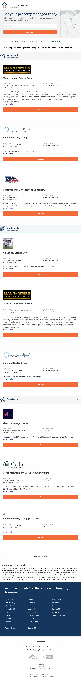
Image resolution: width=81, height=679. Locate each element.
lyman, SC (56, 609)
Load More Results (40, 556)
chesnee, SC (56, 603)
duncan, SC (56, 606)
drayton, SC (9, 622)
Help (48, 647)
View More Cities (58, 615)
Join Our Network (28, 647)
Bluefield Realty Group (15, 137)
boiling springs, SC (35, 615)
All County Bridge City (15, 252)
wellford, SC (56, 599)
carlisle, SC (32, 625)
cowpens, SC (10, 625)
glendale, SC (9, 606)
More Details (8, 104)
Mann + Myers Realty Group (18, 78)
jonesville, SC (10, 609)
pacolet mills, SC (11, 603)
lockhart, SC (57, 612)
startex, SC (32, 628)
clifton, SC (9, 612)
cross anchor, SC (34, 622)
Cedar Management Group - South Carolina (26, 472)
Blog (40, 647)
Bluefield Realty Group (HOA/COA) (21, 518)
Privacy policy (40, 664)
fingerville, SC (10, 628)
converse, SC (10, 618)
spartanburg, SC (11, 615)
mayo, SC (31, 609)
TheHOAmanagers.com (15, 423)
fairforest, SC (33, 603)
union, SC (31, 618)
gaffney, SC (32, 612)
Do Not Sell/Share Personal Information (40, 669)
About (57, 647)
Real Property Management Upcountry (24, 189)
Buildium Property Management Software (40, 650)
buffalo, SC (32, 606)
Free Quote (40, 109)
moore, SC (31, 599)
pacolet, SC (9, 599)
